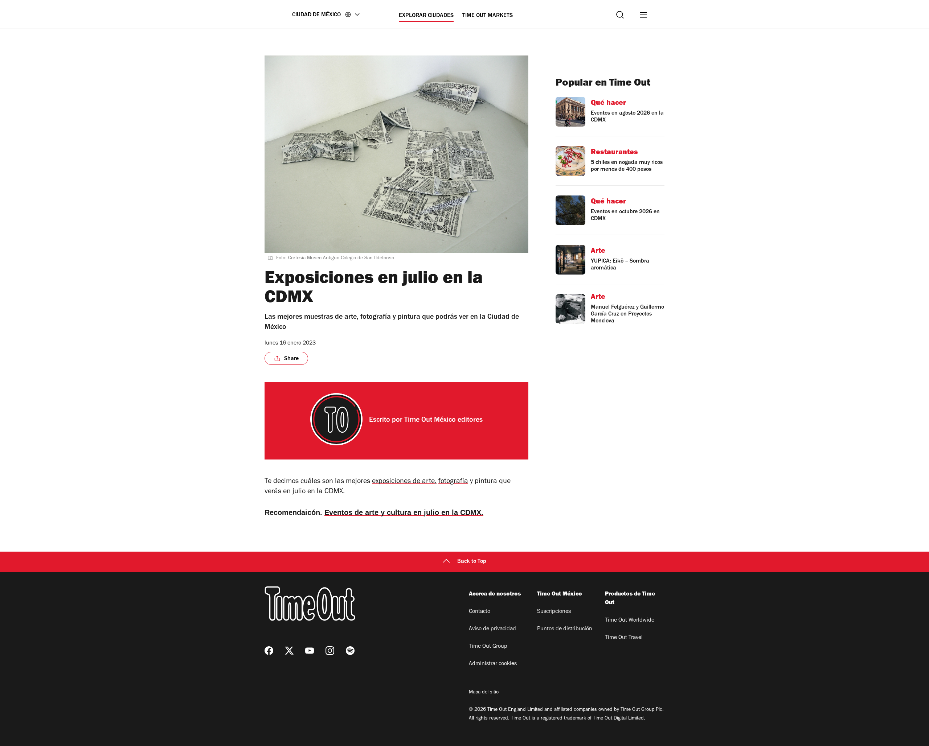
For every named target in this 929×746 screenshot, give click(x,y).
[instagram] (330, 650)
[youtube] (309, 650)
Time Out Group (488, 647)
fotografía (453, 482)
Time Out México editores (443, 420)
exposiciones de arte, (404, 482)
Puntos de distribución (564, 629)
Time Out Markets (487, 16)
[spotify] (350, 650)
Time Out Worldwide (629, 620)
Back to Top (471, 562)
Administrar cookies (493, 664)
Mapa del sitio (484, 692)
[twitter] (289, 650)
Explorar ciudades (426, 16)
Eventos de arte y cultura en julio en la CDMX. (403, 512)
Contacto (479, 612)
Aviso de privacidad (492, 629)
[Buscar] (620, 14)
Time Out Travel (624, 638)
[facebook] (269, 650)
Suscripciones (554, 612)
